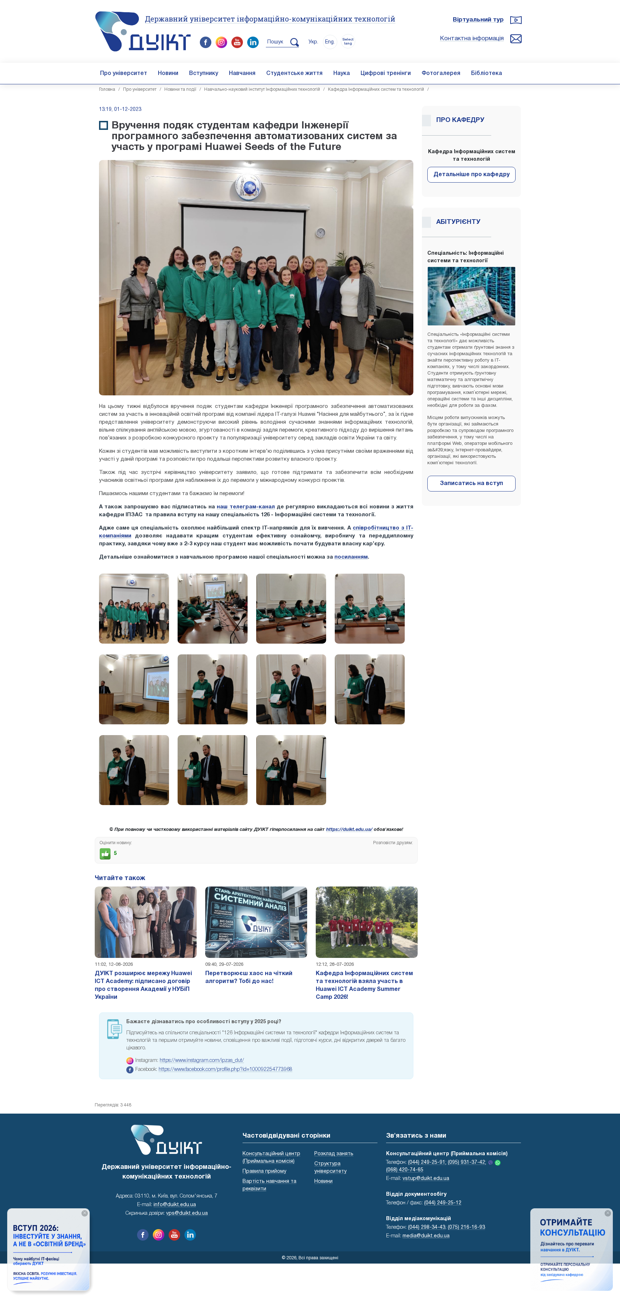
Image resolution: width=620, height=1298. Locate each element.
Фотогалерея (441, 73)
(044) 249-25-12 (442, 1203)
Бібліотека (486, 73)
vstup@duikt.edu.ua (426, 1178)
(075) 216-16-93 (466, 1227)
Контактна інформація (472, 38)
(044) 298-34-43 (426, 1227)
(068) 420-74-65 (404, 1170)
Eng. (330, 42)
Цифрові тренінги (386, 73)
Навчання (242, 73)
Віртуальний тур (478, 20)
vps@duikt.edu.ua (187, 1213)
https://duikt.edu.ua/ (349, 830)
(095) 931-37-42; (467, 1162)
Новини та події (180, 89)
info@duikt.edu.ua (175, 1205)
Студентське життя (294, 73)
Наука (341, 73)
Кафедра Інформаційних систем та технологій (376, 89)
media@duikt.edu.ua (426, 1236)
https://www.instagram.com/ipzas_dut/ (202, 1060)
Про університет (123, 73)
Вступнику (203, 73)
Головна (107, 89)
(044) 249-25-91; (427, 1162)
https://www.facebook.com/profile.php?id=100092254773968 (225, 1069)
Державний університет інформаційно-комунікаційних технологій (270, 18)
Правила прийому (264, 1171)
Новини (168, 73)
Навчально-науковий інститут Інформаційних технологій (262, 89)
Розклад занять (333, 1154)
